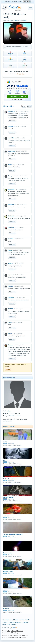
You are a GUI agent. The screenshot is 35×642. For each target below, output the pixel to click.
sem (10, 48)
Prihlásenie (14, 1)
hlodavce (6, 608)
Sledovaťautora (10, 60)
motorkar (6, 516)
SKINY (10, 164)
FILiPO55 (10, 309)
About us (25, 622)
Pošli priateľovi (24, 60)
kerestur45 (11, 204)
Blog (4, 624)
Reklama (15, 619)
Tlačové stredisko (25, 619)
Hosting (4, 637)
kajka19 (10, 250)
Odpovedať (12, 120)
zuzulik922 (11, 138)
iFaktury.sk (20, 631)
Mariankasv (11, 189)
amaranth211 (11, 126)
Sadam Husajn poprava (10, 478)
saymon (10, 263)
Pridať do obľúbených (15, 622)
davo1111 (10, 238)
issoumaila (11, 297)
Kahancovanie (7, 553)
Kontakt (14, 624)
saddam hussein (8, 497)
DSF (4, 460)
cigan (5, 441)
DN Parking (14, 633)
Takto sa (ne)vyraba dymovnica (13, 534)
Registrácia (7, 1)
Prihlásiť (8, 369)
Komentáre (8, 106)
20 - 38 (29, 106)
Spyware (10, 345)
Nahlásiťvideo (25, 66)
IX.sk (8, 631)
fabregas (10, 286)
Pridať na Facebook (10, 66)
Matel (24, 20)
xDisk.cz (13, 631)
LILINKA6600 (11, 151)
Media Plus (25, 635)
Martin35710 (11, 111)
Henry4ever (11, 227)
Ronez (10, 322)
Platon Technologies (20, 637)
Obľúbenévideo (10, 54)
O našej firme (7, 619)
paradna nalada (8, 571)
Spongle (10, 176)
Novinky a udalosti (14, 20)
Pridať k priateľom (25, 54)
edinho (5, 590)
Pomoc (20, 1)
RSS (9, 624)
